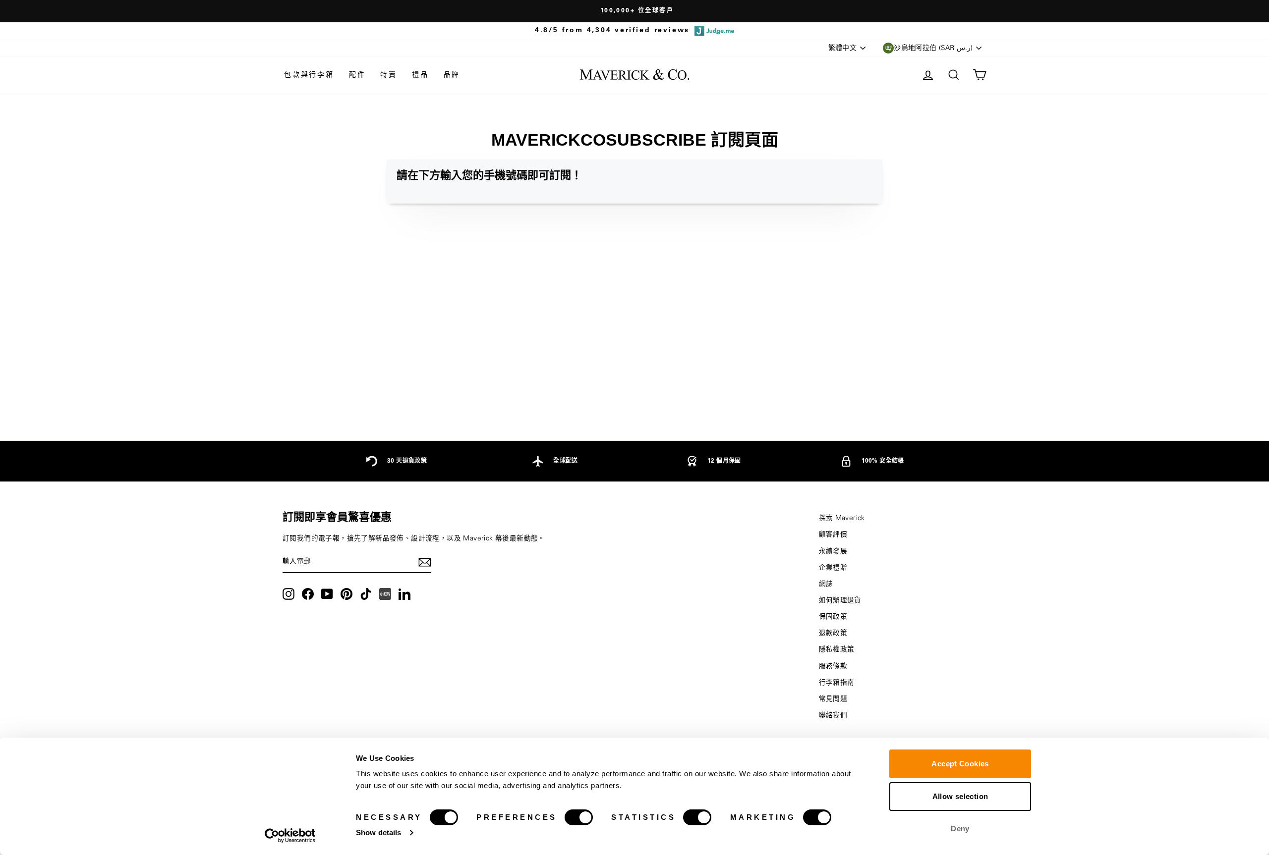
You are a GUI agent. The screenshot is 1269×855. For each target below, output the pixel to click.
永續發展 (833, 551)
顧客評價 (833, 534)
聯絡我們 (833, 715)
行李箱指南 (837, 682)
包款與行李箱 (309, 74)
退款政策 (833, 633)
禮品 (420, 74)
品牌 (452, 74)
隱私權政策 (837, 649)
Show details (378, 832)
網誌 (826, 584)
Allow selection (960, 796)
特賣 (388, 74)
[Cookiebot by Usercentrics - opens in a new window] (290, 835)
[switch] (579, 817)
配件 (357, 74)
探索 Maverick (842, 518)
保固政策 (833, 616)
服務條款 (833, 666)
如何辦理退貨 (840, 600)
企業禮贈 (833, 567)
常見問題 (833, 698)
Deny (960, 828)
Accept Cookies (959, 763)
